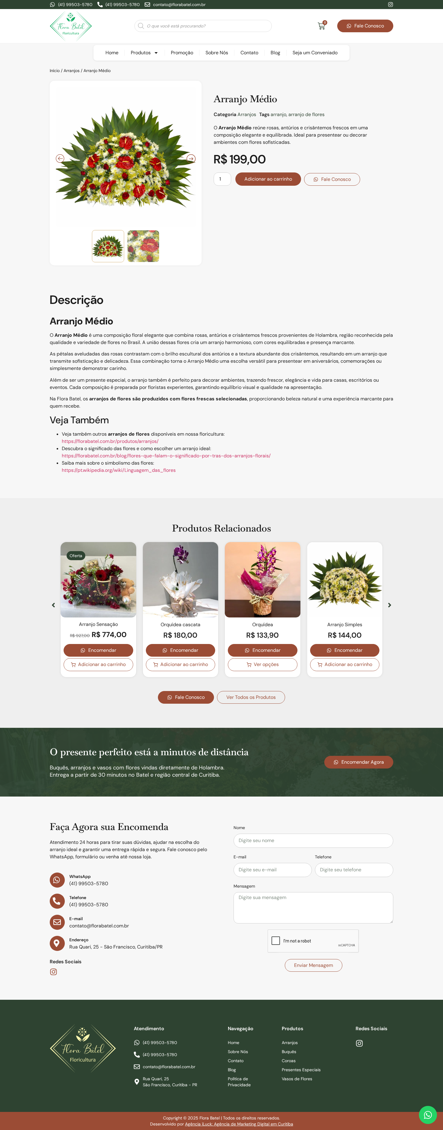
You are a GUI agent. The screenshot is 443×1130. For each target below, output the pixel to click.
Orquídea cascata (180, 624)
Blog (275, 52)
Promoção (182, 52)
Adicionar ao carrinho (268, 179)
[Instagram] (390, 4)
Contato (249, 52)
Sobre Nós (217, 52)
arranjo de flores (306, 114)
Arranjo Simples (344, 624)
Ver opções (266, 664)
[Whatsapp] (428, 1115)
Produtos (141, 52)
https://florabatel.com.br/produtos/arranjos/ (110, 441)
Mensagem (244, 886)
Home (111, 52)
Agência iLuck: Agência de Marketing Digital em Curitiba (239, 1124)
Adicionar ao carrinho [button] (102, 664)
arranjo (278, 114)
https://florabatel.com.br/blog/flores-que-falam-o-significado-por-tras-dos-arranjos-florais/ (166, 456)
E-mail (240, 857)
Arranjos (72, 70)
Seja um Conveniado (315, 52)
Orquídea (262, 624)
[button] (53, 605)
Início (55, 70)
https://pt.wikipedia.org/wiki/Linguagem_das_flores (119, 470)
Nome (239, 827)
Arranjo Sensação (98, 624)
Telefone (323, 857)
